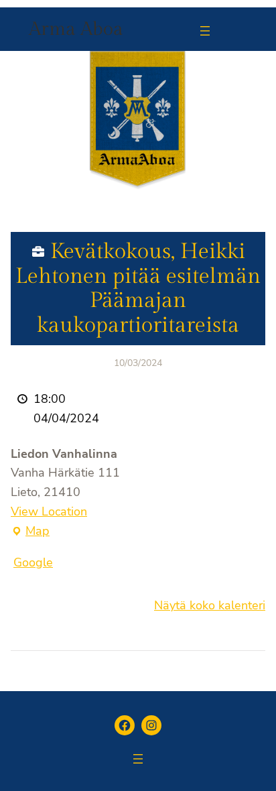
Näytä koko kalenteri (209, 605)
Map (30, 532)
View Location (49, 511)
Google (33, 562)
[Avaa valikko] (205, 31)
